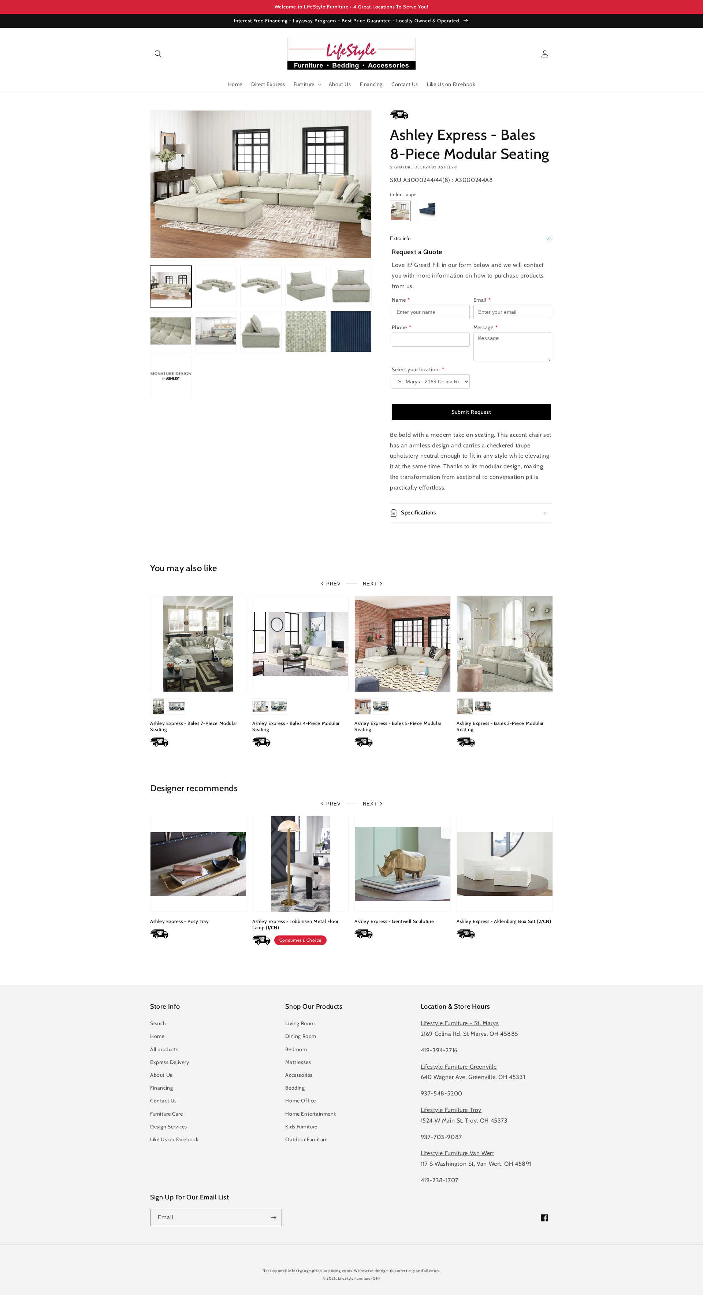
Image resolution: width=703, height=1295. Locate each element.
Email (482, 300)
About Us (161, 1075)
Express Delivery (169, 1062)
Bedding (295, 1087)
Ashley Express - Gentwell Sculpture (394, 921)
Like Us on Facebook (174, 1139)
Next (370, 584)
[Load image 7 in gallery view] (216, 331)
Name (401, 300)
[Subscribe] (273, 1217)
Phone (402, 327)
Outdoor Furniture (306, 1139)
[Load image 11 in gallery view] (351, 331)
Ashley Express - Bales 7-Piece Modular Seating (193, 726)
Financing (161, 1087)
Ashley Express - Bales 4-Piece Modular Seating (296, 726)
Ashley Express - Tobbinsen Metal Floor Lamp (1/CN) (295, 924)
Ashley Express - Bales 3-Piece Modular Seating (500, 726)
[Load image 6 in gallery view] (170, 331)
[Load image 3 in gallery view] (261, 286)
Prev (333, 584)
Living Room (300, 1023)
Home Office (300, 1100)
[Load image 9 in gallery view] (306, 331)
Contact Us (163, 1100)
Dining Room (300, 1036)
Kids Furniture (301, 1126)
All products (164, 1049)
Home (157, 1036)
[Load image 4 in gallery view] (306, 286)
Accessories (299, 1075)
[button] (158, 54)
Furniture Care (166, 1113)
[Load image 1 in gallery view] (170, 286)
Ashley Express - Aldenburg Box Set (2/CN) (504, 921)
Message (485, 327)
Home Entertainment (310, 1113)
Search (158, 1023)
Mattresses (298, 1062)
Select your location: (418, 369)
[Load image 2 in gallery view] (216, 286)
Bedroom (296, 1049)
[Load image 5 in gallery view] (351, 286)
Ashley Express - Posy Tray (179, 921)
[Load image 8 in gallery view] (261, 331)
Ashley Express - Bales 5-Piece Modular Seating (398, 726)
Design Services (168, 1126)
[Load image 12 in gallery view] (170, 376)
